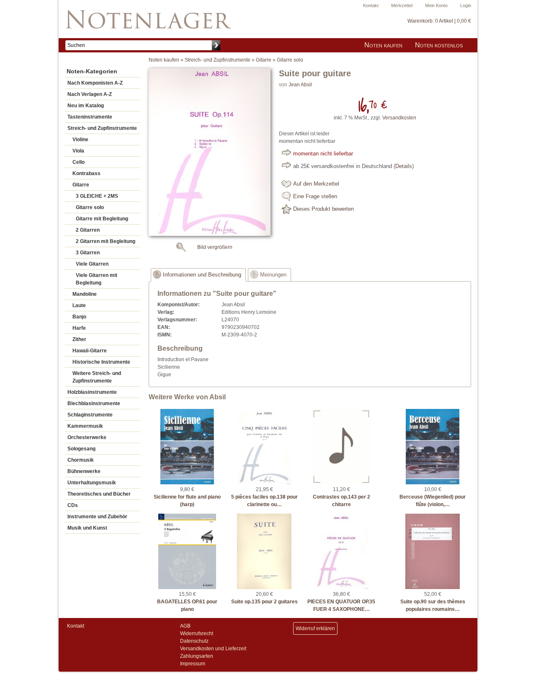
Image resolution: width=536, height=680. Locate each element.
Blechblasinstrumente (93, 403)
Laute (79, 305)
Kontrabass (86, 173)
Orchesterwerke (86, 437)
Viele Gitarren (92, 264)
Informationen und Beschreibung (202, 275)
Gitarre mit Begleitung (102, 219)
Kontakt (371, 5)
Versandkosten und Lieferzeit (213, 649)
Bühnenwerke (83, 471)
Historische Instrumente (101, 362)
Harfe (79, 328)
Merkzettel (401, 5)
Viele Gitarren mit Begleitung (96, 279)
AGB (185, 626)
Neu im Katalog (85, 106)
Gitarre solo (90, 207)
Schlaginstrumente (90, 415)
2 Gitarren (88, 230)
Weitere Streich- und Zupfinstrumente (96, 377)
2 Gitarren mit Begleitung (105, 241)
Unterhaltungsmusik (91, 483)
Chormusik (80, 460)
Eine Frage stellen (315, 196)
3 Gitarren (88, 253)
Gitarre (80, 185)
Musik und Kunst (87, 528)
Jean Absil (300, 85)
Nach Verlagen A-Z (89, 94)
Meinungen (273, 275)
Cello (78, 162)
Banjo (79, 317)
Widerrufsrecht (196, 633)
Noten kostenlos (439, 45)
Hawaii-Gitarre (89, 351)
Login (465, 5)
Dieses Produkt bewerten (323, 209)
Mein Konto (436, 5)
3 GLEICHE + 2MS (97, 196)
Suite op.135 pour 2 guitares (264, 602)
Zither (79, 339)
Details (403, 166)
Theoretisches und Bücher (99, 494)
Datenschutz (194, 641)
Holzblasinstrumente (92, 392)
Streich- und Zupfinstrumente (102, 128)
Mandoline (84, 294)
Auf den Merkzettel (316, 184)
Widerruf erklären (315, 628)
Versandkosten (399, 118)
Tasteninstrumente (89, 117)
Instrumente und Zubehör (97, 517)
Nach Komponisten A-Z (95, 83)
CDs (72, 505)
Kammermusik (85, 426)
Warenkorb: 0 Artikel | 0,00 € (439, 21)
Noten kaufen (383, 45)
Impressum (192, 664)
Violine (80, 139)
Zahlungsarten (196, 656)
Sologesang (81, 449)
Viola (78, 151)
